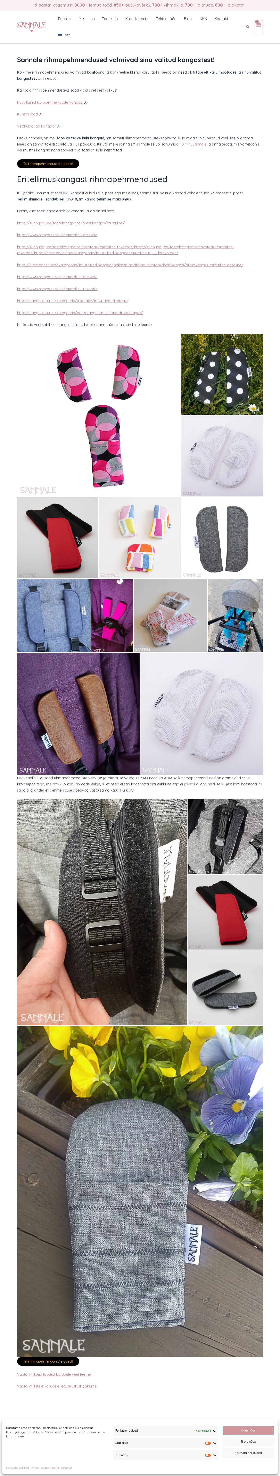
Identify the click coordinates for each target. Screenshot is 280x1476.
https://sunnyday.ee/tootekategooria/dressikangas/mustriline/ (71, 223)
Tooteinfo (110, 18)
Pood (62, 18)
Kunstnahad (28, 114)
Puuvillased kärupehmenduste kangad (50, 102)
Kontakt (221, 18)
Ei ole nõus (248, 1442)
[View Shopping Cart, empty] (258, 27)
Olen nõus (248, 1430)
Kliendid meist (137, 18)
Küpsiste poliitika (17, 1467)
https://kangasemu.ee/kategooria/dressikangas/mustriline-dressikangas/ (80, 312)
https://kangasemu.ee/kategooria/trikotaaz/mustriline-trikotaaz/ (73, 300)
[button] (69, 19)
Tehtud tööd (166, 18)
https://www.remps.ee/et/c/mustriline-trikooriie (57, 289)
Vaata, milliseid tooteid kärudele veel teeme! (54, 1374)
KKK (203, 18)
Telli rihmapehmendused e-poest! (48, 164)
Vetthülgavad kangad (36, 126)
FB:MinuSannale (192, 144)
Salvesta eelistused (248, 1453)
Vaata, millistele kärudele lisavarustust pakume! (57, 1386)
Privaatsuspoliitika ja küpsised (51, 1467)
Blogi (188, 18)
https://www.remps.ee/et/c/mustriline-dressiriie (57, 235)
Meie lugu (87, 18)
